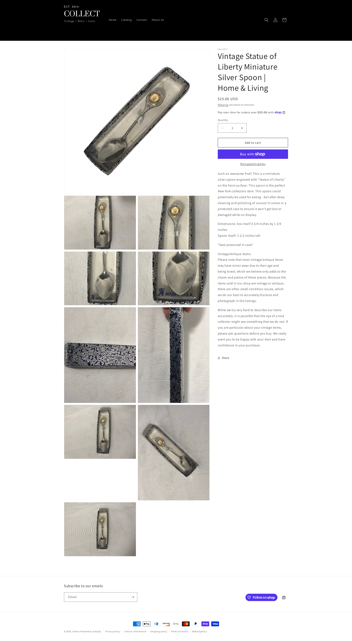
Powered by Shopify (90, 631)
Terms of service (179, 631)
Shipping (223, 104)
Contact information (135, 631)
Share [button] (225, 358)
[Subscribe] (132, 597)
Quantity (223, 120)
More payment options (252, 163)
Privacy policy (112, 631)
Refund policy (199, 631)
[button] (266, 19)
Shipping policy (158, 631)
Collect (76, 631)
